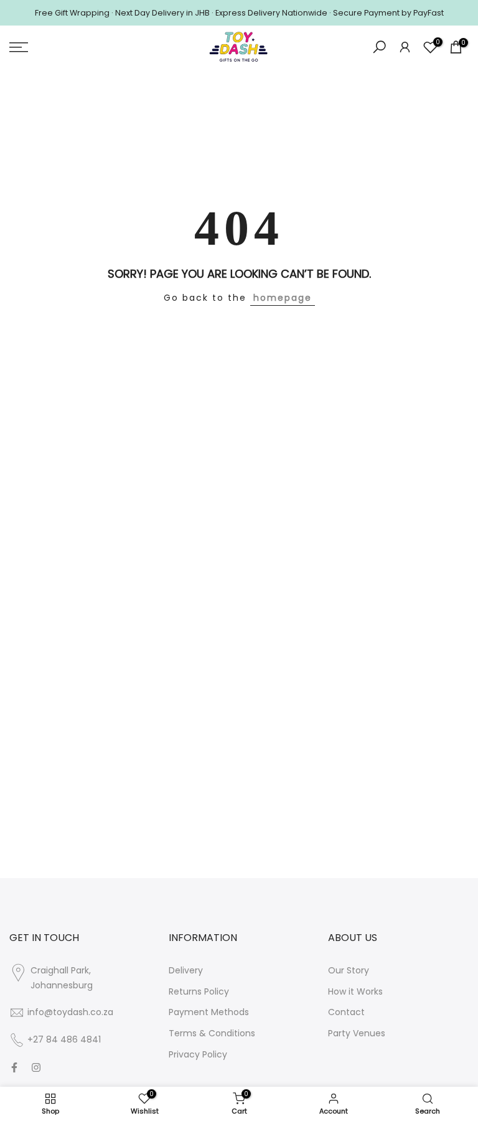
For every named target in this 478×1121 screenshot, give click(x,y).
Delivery (186, 970)
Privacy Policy (198, 1054)
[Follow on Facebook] (14, 1067)
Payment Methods (209, 1012)
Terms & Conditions (212, 1033)
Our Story (348, 970)
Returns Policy (199, 991)
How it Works (355, 991)
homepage (282, 297)
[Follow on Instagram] (36, 1067)
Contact (346, 1012)
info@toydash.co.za (70, 1012)
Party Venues (356, 1033)
